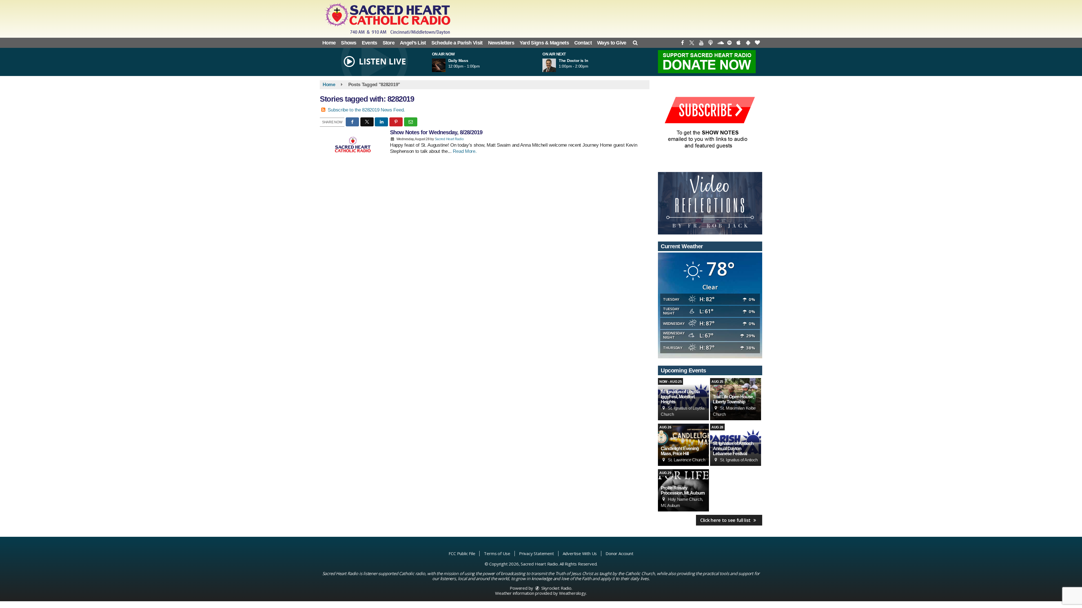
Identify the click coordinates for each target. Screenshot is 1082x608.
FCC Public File (462, 553)
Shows (348, 43)
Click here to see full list (726, 520)
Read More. (464, 151)
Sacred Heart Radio (449, 139)
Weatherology (572, 593)
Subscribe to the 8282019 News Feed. (366, 110)
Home (329, 43)
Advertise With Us (580, 553)
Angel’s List (413, 43)
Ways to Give (611, 43)
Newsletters (501, 43)
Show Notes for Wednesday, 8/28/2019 (436, 132)
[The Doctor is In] (556, 65)
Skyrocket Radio (555, 588)
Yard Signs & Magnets (544, 43)
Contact (583, 43)
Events (369, 43)
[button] (635, 43)
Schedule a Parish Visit (457, 43)
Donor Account (619, 553)
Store (389, 43)
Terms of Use (497, 553)
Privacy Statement (536, 553)
